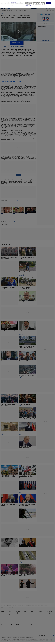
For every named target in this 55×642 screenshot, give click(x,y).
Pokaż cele (48, 5)
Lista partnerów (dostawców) (28, 5)
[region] (27, 4)
